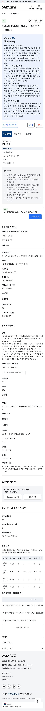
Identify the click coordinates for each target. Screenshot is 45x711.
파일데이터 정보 (7, 149)
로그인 (31, 9)
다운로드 (34, 216)
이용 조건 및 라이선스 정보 (11, 156)
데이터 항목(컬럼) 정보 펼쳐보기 (13, 372)
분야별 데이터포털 (7, 648)
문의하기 (5, 680)
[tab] (7, 134)
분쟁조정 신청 (7, 676)
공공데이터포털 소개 (26, 694)
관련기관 (4, 637)
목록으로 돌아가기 (22, 627)
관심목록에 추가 (9, 125)
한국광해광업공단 (7, 272)
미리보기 (5, 159)
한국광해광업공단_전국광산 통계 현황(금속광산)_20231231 (23, 613)
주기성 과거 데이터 (8, 163)
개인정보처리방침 (13, 694)
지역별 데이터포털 (7, 643)
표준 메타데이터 (7, 152)
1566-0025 (12, 665)
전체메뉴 (39, 9)
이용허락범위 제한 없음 (9, 536)
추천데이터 (28, 134)
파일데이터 (7, 134)
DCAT (31, 497)
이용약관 (4, 694)
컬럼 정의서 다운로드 (9, 367)
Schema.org (11, 497)
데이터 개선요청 (7, 236)
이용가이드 (6, 673)
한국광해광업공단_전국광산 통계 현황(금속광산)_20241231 (23, 605)
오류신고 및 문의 (7, 240)
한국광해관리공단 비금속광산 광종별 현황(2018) (19, 621)
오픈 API (17, 134)
